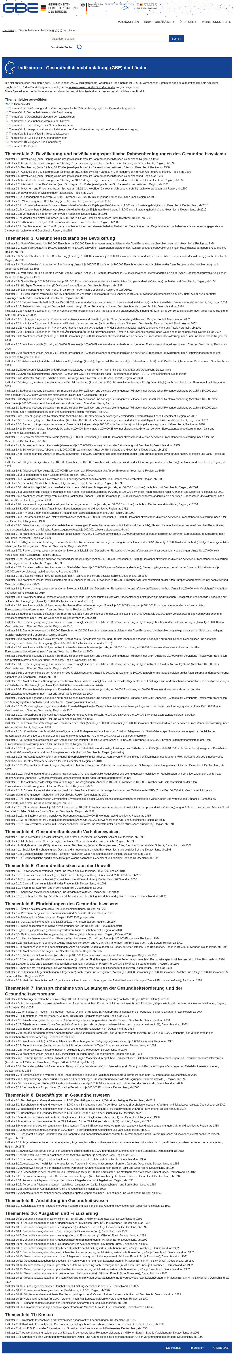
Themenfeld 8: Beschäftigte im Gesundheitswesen (39, 133)
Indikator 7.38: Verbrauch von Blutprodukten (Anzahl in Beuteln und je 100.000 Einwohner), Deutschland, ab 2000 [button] (72, 1087)
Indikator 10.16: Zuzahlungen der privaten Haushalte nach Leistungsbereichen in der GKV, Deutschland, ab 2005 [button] (72, 1286)
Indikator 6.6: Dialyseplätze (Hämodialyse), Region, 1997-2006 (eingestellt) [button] (49, 917)
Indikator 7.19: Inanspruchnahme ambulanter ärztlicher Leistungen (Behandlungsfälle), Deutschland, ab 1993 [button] (69, 1028)
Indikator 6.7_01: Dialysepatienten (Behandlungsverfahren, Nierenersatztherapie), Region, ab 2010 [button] (63, 930)
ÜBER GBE (188, 21)
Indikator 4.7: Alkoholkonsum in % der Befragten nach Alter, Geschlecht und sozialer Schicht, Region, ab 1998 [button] (70, 841)
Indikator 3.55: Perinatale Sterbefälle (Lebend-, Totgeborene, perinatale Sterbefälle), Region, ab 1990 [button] (64, 483)
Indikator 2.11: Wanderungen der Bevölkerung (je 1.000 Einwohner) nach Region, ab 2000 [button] (58, 201)
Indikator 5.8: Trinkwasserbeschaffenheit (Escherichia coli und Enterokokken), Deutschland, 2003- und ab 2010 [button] (71, 879)
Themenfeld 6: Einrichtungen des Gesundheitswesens (41, 125)
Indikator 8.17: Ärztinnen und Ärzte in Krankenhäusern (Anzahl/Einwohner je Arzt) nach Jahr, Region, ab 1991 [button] (70, 1154)
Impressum (197, 1347)
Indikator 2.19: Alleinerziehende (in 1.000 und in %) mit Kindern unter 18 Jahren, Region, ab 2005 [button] (62, 222)
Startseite (8, 30)
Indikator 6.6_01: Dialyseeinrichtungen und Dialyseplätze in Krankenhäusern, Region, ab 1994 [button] (60, 921)
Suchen (176, 38)
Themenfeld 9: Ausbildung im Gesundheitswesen (38, 137)
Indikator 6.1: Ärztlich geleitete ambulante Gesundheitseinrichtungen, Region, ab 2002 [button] (55, 908)
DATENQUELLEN (128, 22)
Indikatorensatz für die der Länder (92, 87)
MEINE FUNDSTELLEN (216, 22)
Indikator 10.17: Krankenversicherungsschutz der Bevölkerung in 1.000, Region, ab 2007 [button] (57, 1290)
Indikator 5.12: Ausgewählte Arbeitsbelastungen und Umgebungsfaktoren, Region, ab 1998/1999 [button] (62, 891)
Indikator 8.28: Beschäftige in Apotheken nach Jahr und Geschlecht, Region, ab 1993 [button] (55, 1188)
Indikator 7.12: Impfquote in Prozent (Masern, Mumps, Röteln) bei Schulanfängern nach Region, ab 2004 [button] (67, 1015)
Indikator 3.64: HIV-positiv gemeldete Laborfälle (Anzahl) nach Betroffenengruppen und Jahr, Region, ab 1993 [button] (69, 512)
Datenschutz (173, 1347)
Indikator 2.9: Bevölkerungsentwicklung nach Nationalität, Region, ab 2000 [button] (49, 192)
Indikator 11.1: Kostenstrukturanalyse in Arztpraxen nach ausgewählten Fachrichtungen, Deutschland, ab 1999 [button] (70, 1319)
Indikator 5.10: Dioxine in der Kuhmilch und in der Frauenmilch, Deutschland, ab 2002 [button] (55, 883)
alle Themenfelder (19, 104)
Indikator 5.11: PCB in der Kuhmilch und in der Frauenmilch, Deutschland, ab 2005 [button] (54, 887)
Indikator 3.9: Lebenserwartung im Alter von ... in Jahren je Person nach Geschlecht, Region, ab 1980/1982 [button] (68, 289)
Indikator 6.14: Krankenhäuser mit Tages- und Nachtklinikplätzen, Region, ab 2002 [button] (53, 951)
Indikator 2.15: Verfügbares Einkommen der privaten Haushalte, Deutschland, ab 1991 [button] (56, 213)
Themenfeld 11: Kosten (22, 146)
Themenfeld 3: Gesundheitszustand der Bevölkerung (40, 112)
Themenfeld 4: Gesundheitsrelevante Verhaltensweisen (42, 116)
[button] (117, 104)
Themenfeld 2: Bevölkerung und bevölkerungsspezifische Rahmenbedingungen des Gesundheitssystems (72, 108)
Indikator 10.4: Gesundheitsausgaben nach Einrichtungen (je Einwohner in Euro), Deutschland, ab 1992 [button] (66, 1231)
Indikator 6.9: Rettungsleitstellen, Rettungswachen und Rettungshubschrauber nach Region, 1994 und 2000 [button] (68, 934)
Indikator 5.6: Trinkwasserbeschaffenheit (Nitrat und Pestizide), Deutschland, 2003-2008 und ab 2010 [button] (65, 870)
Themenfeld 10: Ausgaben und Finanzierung (35, 141)
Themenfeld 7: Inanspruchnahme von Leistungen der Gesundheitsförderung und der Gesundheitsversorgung (73, 129)
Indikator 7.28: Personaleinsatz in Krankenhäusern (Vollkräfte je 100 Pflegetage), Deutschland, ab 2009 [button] (66, 1049)
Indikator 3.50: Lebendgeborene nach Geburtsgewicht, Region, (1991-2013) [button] (49, 474)
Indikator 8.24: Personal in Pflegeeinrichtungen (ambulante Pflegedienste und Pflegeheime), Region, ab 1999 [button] (69, 1180)
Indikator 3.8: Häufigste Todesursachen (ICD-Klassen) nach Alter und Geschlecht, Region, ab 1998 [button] (63, 285)
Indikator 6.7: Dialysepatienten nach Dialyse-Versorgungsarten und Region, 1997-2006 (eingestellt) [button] (63, 925)
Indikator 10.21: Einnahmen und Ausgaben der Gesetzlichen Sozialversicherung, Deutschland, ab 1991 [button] (66, 1302)
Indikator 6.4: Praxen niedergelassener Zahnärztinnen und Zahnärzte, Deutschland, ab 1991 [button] (59, 913)
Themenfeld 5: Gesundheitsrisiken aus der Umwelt (39, 120)
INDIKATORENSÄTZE (159, 21)
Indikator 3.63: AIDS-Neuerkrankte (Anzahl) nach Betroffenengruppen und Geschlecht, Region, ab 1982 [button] (66, 508)
